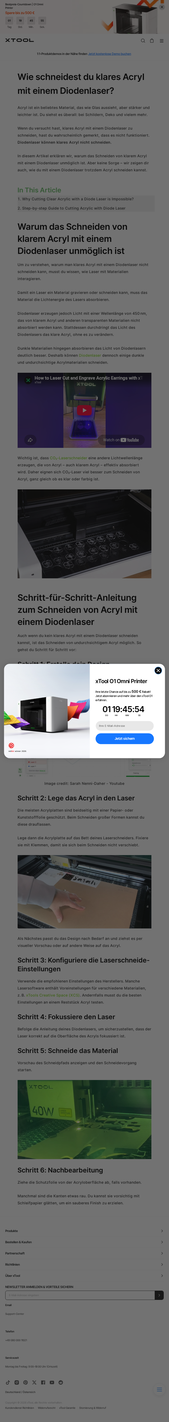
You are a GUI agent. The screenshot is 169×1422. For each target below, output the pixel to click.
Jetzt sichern (125, 739)
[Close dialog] (158, 670)
